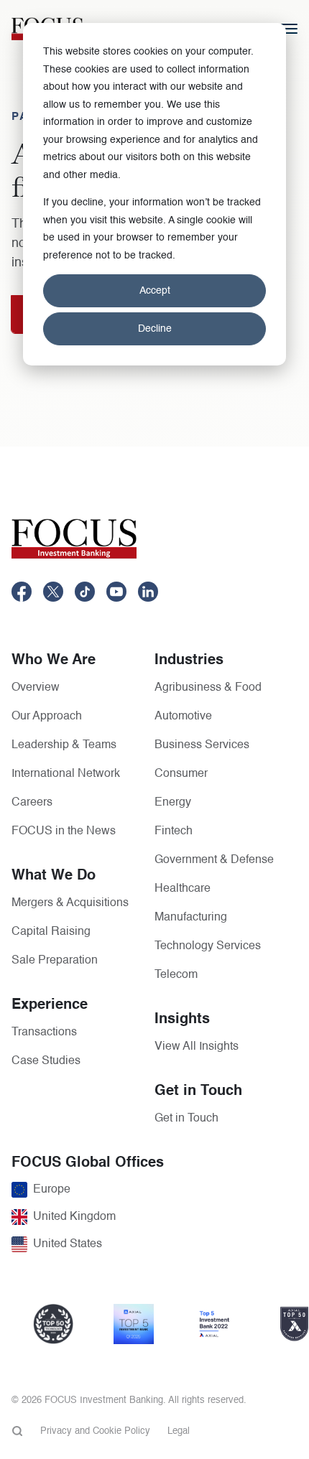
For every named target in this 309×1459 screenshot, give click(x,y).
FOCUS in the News (63, 831)
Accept (154, 291)
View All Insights (196, 1047)
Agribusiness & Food (208, 688)
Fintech (173, 831)
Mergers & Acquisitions (70, 903)
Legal (178, 1431)
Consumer (181, 774)
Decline (155, 329)
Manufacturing (190, 917)
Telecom (176, 975)
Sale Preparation (54, 960)
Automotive (183, 716)
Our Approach (46, 716)
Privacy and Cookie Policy (95, 1431)
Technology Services (207, 946)
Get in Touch (186, 1118)
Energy (172, 802)
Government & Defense (214, 860)
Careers (31, 802)
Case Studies (45, 1061)
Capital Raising (51, 932)
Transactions (44, 1032)
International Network (65, 774)
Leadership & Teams (63, 745)
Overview (35, 688)
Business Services (201, 745)
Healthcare (182, 889)
